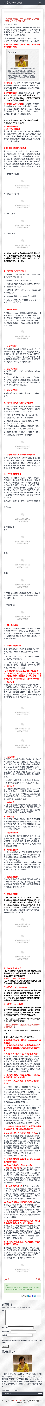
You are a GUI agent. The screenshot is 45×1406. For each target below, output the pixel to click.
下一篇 (38, 1279)
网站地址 (4, 1335)
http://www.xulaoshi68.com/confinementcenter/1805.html (22, 1287)
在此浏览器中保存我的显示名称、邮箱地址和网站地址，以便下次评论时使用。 (22, 1341)
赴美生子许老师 (17, 1401)
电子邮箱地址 (6, 1331)
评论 (3, 1310)
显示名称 (5, 1327)
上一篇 (7, 1279)
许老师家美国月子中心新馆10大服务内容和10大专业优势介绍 (22, 20)
